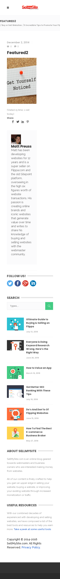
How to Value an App (39, 368)
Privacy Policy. (31, 547)
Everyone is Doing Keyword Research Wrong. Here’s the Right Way (37, 347)
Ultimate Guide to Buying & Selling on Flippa (38, 323)
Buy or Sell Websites (12, 25)
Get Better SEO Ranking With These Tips (38, 390)
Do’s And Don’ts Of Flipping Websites (37, 411)
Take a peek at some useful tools (32, 529)
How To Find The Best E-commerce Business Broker (39, 432)
